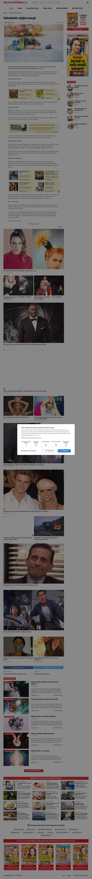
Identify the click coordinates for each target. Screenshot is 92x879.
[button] (46, 438)
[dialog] (46, 439)
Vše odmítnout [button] (49, 450)
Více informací (36, 435)
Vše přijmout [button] (64, 450)
